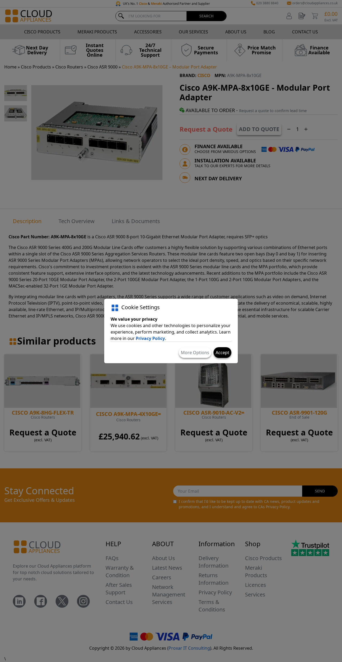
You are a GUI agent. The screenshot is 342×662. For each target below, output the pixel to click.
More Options (195, 352)
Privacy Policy (150, 338)
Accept (222, 352)
